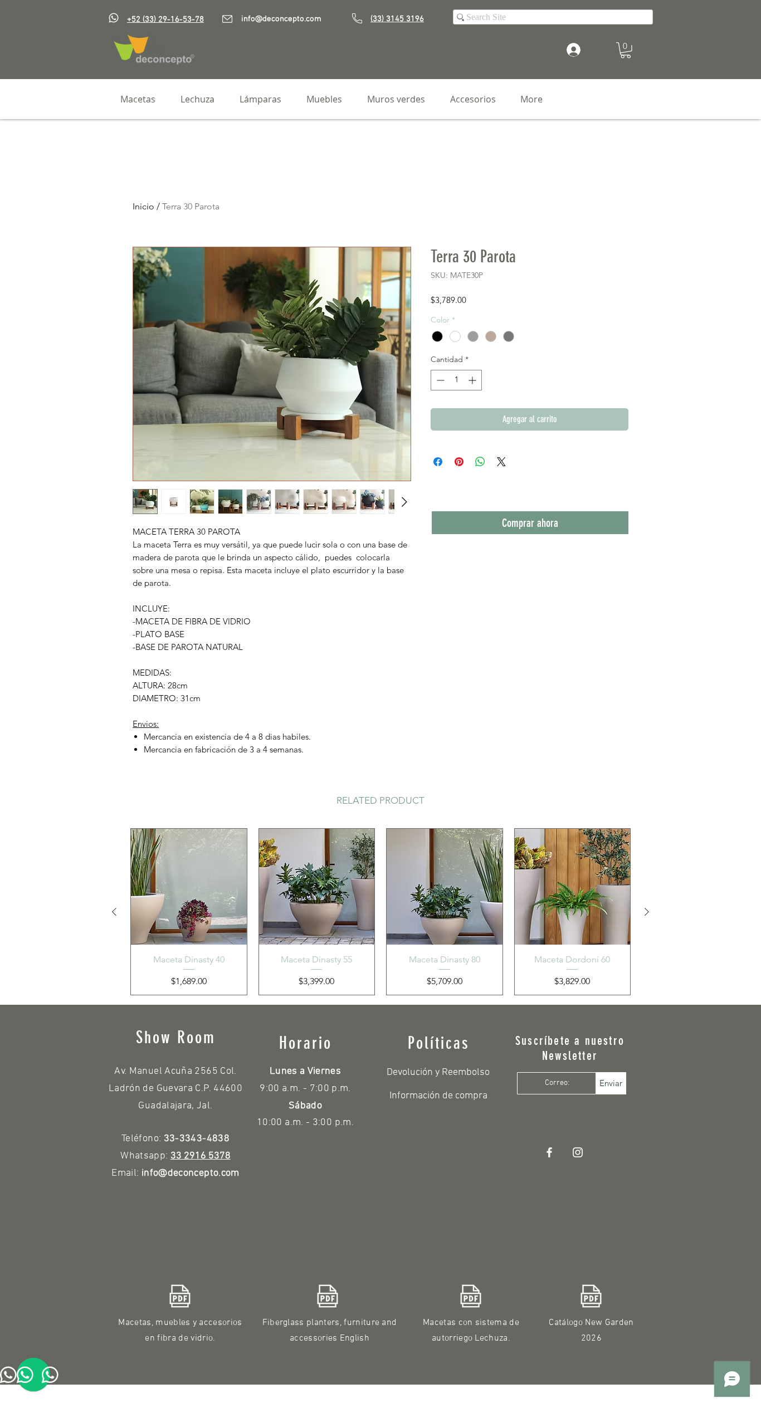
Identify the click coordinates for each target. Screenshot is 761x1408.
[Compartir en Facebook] (438, 461)
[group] (380, 912)
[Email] (227, 19)
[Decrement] (439, 380)
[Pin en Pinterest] (459, 461)
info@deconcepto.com (281, 19)
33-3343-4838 (197, 1139)
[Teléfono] (357, 18)
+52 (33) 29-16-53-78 (165, 19)
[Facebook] (549, 1152)
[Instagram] (577, 1152)
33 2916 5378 (200, 1156)
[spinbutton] (456, 380)
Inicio (143, 206)
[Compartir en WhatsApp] (480, 461)
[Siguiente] (646, 911)
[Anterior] (114, 911)
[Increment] (473, 380)
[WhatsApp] (114, 18)
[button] (625, 50)
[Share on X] (501, 461)
